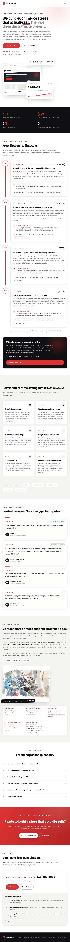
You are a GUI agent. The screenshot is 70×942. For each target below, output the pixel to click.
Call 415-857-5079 (30, 835)
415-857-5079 (45, 877)
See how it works (29, 46)
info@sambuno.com (11, 921)
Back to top (62, 937)
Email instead (26, 887)
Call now (11, 887)
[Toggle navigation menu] (65, 3)
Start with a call (10, 46)
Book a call (45, 835)
